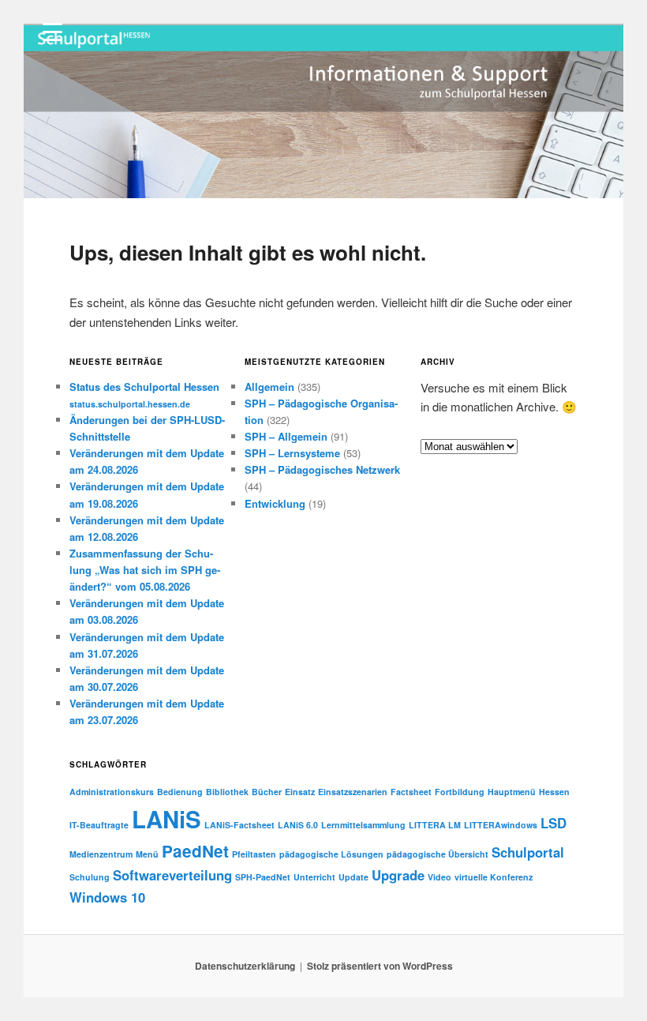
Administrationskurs (111, 792)
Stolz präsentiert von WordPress (380, 966)
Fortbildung (459, 792)
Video (439, 877)
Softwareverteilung (172, 874)
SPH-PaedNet (262, 877)
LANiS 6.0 (298, 825)
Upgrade (398, 874)
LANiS (166, 818)
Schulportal (528, 852)
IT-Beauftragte (99, 825)
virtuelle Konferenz (493, 877)
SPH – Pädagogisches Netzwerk (322, 469)
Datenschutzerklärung (245, 966)
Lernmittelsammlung (363, 825)
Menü (147, 854)
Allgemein (269, 386)
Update (353, 877)
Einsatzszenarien (352, 792)
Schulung (89, 877)
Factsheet (411, 792)
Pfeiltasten (254, 854)
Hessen (554, 792)
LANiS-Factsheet (239, 825)
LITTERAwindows (500, 825)
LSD (553, 822)
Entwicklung (275, 503)
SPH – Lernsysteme (292, 452)
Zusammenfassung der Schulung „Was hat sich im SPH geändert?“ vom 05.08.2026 (144, 570)
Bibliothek (227, 792)
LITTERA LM (435, 825)
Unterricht (314, 877)
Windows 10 (107, 897)
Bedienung (180, 792)
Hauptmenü (512, 792)
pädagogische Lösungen (331, 854)
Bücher (267, 792)
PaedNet (195, 850)
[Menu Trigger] (52, 31)
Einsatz (300, 792)
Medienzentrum (101, 854)
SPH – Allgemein (286, 436)
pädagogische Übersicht (437, 854)
